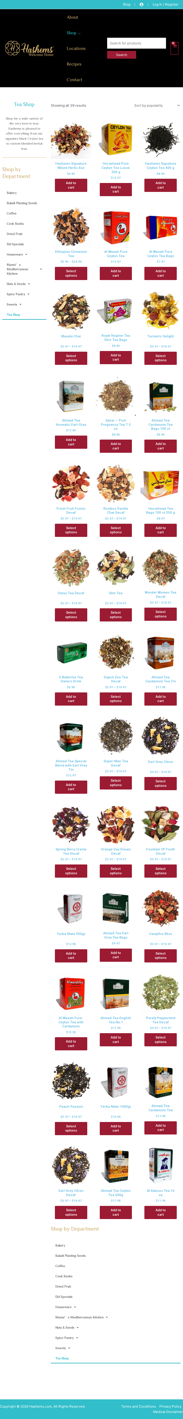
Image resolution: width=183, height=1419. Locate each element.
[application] (78, 32)
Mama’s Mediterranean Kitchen (17, 269)
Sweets (12, 304)
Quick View (71, 155)
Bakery (12, 192)
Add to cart (71, 185)
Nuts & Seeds (16, 283)
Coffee (12, 213)
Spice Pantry (16, 294)
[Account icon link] (141, 4)
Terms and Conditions (138, 1406)
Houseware (15, 254)
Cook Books (15, 223)
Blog (126, 4)
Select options (71, 273)
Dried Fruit (14, 233)
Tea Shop (13, 314)
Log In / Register (166, 4)
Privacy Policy (170, 1406)
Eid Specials (15, 244)
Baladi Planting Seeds (22, 203)
